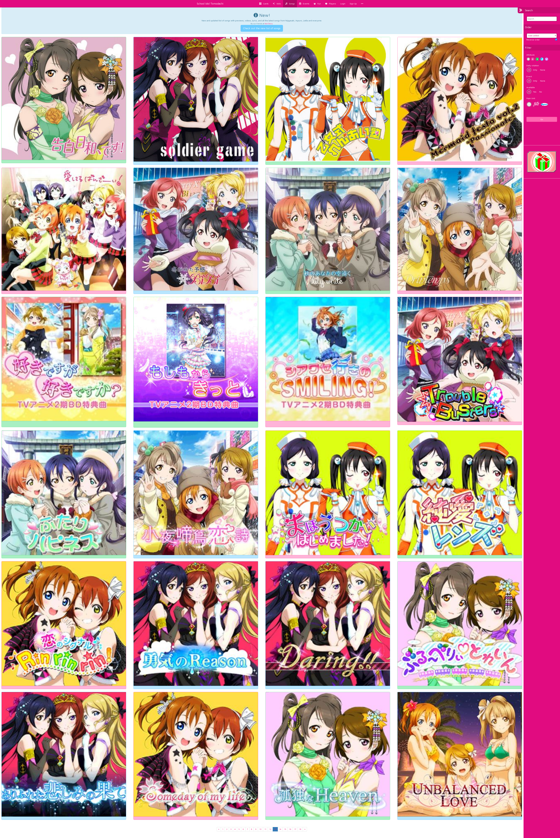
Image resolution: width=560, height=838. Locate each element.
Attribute (530, 55)
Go (541, 119)
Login (342, 3)
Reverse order (533, 39)
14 (280, 829)
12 (270, 829)
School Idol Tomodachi (210, 3)
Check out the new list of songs (261, 28)
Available (530, 87)
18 (300, 829)
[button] (317, 3)
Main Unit (530, 98)
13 (275, 829)
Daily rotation (532, 65)
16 (290, 829)
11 (265, 829)
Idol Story (269, 24)
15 (285, 829)
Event (529, 76)
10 (260, 829)
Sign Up (353, 3)
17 (295, 829)
